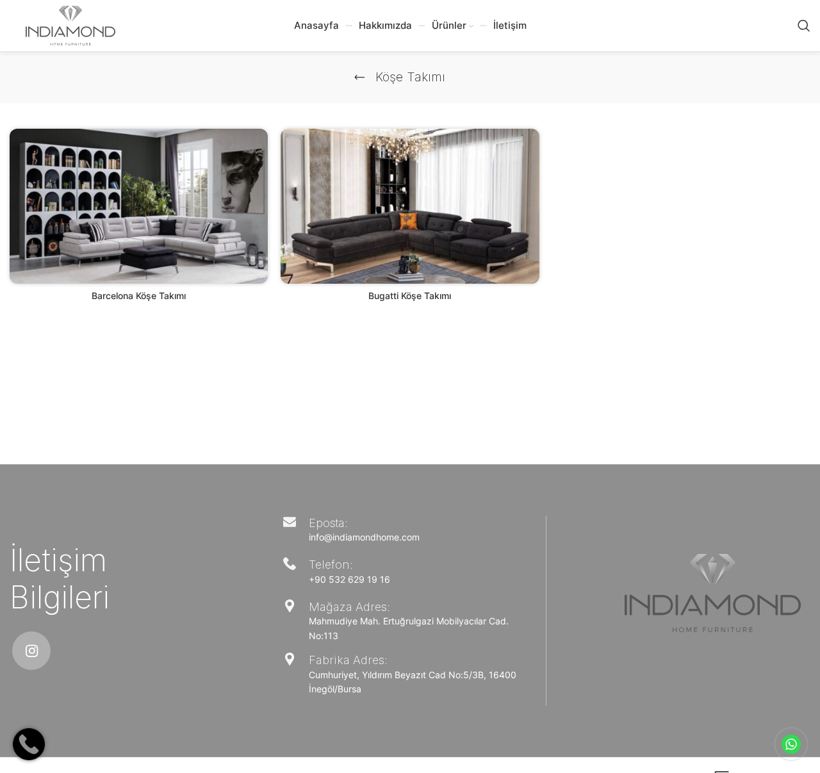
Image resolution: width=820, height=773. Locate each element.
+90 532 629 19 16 (349, 579)
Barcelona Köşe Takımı (139, 295)
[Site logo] (70, 24)
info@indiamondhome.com (364, 537)
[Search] (804, 25)
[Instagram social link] (31, 650)
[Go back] (359, 77)
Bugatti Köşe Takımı (409, 295)
